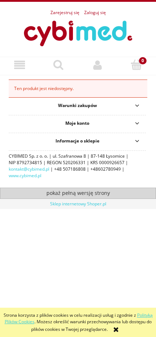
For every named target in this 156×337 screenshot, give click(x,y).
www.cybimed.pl (25, 175)
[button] (19, 65)
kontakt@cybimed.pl (29, 169)
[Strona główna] (78, 32)
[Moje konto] (97, 65)
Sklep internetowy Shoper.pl (78, 204)
